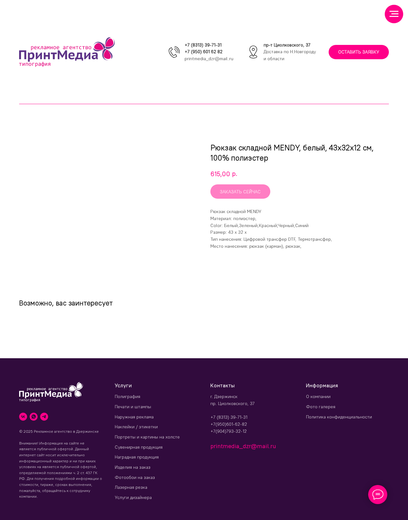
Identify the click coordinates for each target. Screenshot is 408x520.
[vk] (23, 417)
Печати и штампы (133, 407)
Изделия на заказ (132, 467)
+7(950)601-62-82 (228, 424)
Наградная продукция (137, 457)
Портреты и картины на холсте (147, 437)
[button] (359, 52)
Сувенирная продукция (139, 447)
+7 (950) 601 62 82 (203, 51)
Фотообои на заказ (135, 477)
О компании (318, 396)
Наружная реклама (134, 417)
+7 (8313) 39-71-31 (203, 45)
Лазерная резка (131, 487)
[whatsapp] (34, 417)
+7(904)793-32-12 (228, 431)
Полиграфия (127, 396)
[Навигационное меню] (394, 14)
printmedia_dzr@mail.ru (209, 58)
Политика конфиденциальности (339, 417)
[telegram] (44, 417)
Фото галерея (320, 407)
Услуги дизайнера (133, 497)
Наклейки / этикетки (136, 427)
